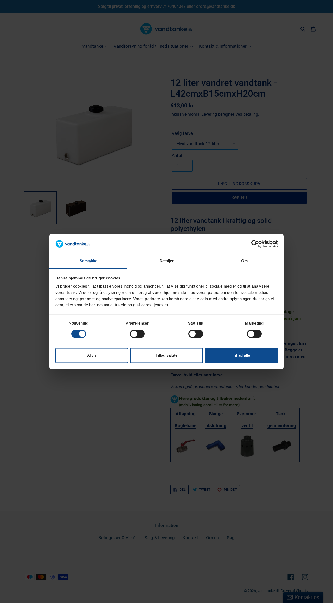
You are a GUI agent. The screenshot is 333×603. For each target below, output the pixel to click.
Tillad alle (241, 355)
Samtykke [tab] (89, 261)
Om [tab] (244, 261)
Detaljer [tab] (166, 261)
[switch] (137, 334)
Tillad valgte (166, 355)
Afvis (92, 355)
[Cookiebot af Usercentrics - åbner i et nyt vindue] (255, 244)
